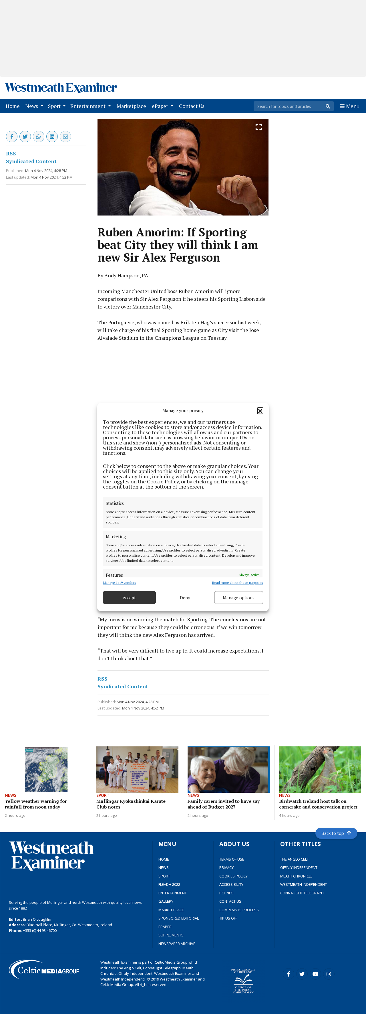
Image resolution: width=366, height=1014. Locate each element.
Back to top (332, 833)
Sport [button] (55, 105)
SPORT (164, 876)
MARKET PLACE (171, 909)
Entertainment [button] (88, 105)
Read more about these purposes (237, 582)
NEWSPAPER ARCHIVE (176, 943)
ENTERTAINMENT (172, 893)
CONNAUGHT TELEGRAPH (302, 893)
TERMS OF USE (231, 859)
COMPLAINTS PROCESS (239, 909)
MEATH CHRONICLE (296, 876)
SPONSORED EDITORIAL (178, 918)
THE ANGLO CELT (294, 859)
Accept (129, 597)
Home (14, 105)
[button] (260, 410)
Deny (185, 597)
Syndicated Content (31, 161)
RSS (11, 153)
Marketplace (132, 105)
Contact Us (193, 105)
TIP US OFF (228, 918)
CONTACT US (230, 901)
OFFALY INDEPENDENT (298, 867)
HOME (163, 859)
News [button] (32, 105)
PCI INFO (226, 893)
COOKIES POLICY (233, 876)
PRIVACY (226, 867)
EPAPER (165, 926)
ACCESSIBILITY (231, 884)
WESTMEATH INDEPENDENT (303, 884)
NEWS (163, 867)
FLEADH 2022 (169, 884)
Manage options (238, 597)
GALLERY (165, 901)
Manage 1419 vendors (119, 582)
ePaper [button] (160, 105)
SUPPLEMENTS (171, 935)
